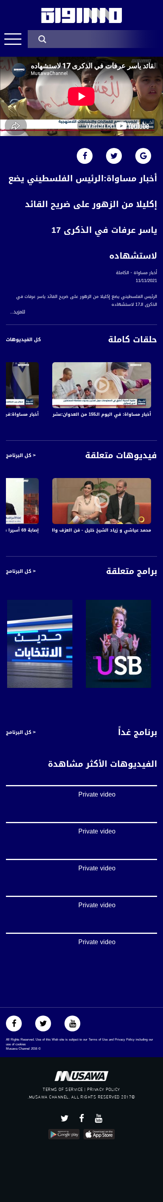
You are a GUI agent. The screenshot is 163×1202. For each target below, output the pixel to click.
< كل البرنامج (21, 455)
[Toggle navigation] (13, 39)
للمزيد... (17, 312)
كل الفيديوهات (23, 339)
